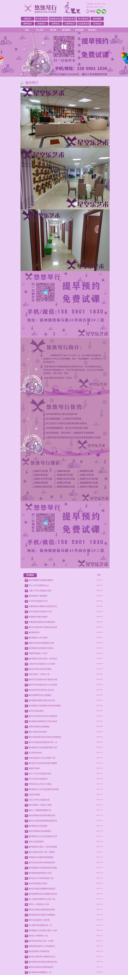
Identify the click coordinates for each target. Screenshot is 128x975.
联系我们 (92, 30)
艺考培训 (97, 23)
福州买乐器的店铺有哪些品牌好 (41, 910)
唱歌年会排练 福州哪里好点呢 (41, 643)
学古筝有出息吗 (35, 753)
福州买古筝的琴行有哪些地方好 (41, 957)
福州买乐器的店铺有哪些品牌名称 (42, 821)
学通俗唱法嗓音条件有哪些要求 (41, 622)
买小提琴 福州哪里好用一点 (40, 925)
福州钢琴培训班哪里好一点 (39, 972)
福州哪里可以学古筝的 (38, 638)
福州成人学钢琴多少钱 (38, 936)
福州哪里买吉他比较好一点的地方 (42, 659)
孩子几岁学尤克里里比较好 (39, 774)
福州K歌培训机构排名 (37, 732)
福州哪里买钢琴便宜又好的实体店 (42, 721)
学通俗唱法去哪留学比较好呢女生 (42, 606)
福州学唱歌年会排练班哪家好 (40, 580)
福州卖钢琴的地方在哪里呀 (39, 695)
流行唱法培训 (41, 19)
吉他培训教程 (34, 794)
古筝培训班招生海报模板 (38, 727)
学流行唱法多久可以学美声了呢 (41, 758)
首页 (27, 30)
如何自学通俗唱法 (36, 711)
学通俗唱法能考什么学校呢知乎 (41, 946)
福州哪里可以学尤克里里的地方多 (42, 836)
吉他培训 (41, 23)
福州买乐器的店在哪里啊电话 (40, 967)
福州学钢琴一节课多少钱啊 (39, 805)
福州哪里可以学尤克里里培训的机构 (43, 789)
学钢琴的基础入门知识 (38, 653)
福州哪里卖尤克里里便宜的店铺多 (42, 868)
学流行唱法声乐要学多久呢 (39, 611)
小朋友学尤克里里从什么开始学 (41, 664)
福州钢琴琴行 (34, 632)
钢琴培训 (27, 23)
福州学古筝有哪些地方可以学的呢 (42, 685)
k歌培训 (27, 19)
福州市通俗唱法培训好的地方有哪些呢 (44, 737)
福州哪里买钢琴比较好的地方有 (41, 700)
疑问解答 (66, 30)
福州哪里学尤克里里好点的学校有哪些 (44, 706)
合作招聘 (79, 30)
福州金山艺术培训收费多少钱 (40, 878)
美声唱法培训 (69, 19)
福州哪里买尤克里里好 (38, 826)
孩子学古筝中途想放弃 (38, 779)
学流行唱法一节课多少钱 (38, 674)
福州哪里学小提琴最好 (38, 596)
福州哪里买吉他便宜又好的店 (40, 648)
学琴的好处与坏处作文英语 (39, 784)
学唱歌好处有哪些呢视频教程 (40, 857)
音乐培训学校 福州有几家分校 (41, 690)
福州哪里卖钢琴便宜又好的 (39, 873)
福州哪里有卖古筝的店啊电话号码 (42, 962)
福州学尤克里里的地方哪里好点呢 (42, 679)
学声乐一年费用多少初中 (38, 904)
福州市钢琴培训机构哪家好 (39, 831)
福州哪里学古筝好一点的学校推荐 (42, 847)
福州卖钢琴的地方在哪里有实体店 (42, 894)
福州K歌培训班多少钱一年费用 (41, 852)
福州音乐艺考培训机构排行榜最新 (42, 763)
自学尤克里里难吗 (36, 842)
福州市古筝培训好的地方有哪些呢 (42, 716)
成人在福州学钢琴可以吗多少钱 (41, 899)
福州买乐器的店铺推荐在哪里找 (41, 889)
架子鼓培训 (83, 19)
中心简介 (40, 30)
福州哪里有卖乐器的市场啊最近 (41, 915)
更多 (99, 575)
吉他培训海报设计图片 (38, 883)
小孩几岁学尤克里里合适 (38, 800)
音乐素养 (97, 19)
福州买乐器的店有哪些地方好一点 (42, 742)
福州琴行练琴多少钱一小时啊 (40, 941)
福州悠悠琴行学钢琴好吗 (38, 951)
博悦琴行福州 (34, 768)
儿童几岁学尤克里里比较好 (39, 591)
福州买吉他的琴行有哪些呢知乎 (41, 862)
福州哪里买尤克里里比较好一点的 (42, 930)
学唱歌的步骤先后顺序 (38, 617)
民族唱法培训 (55, 19)
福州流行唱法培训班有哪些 (39, 669)
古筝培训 (55, 23)
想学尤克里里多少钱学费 (38, 920)
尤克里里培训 (83, 23)
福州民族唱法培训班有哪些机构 (41, 815)
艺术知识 (30, 575)
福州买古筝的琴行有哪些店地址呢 (42, 627)
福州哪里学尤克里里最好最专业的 (42, 747)
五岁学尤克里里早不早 (38, 601)
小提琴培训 (69, 23)
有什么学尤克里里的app (38, 585)
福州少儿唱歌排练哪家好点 (39, 810)
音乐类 (53, 30)
